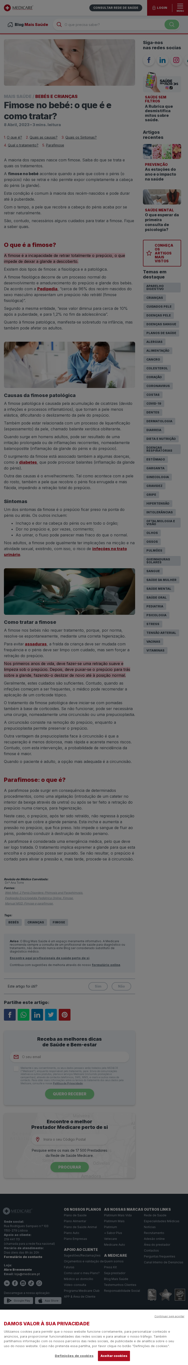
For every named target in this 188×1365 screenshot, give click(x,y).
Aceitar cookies (114, 1356)
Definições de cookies (74, 1356)
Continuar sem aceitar (169, 1316)
